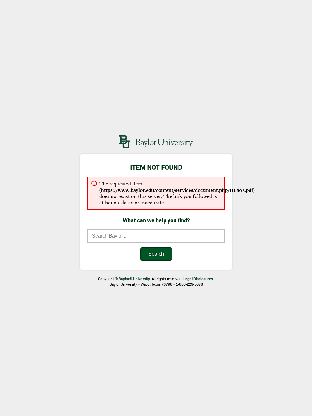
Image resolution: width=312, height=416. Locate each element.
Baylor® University (134, 278)
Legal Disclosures (198, 278)
